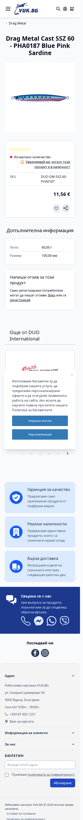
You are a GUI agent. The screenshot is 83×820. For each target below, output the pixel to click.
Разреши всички (40, 421)
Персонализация (40, 434)
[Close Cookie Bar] (72, 374)
